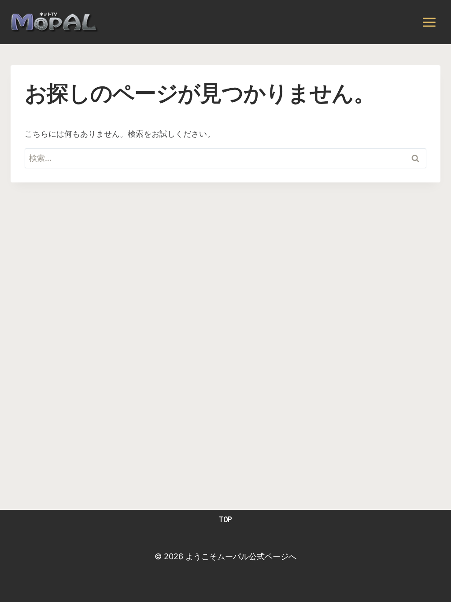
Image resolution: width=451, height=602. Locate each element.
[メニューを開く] (429, 22)
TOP (225, 519)
